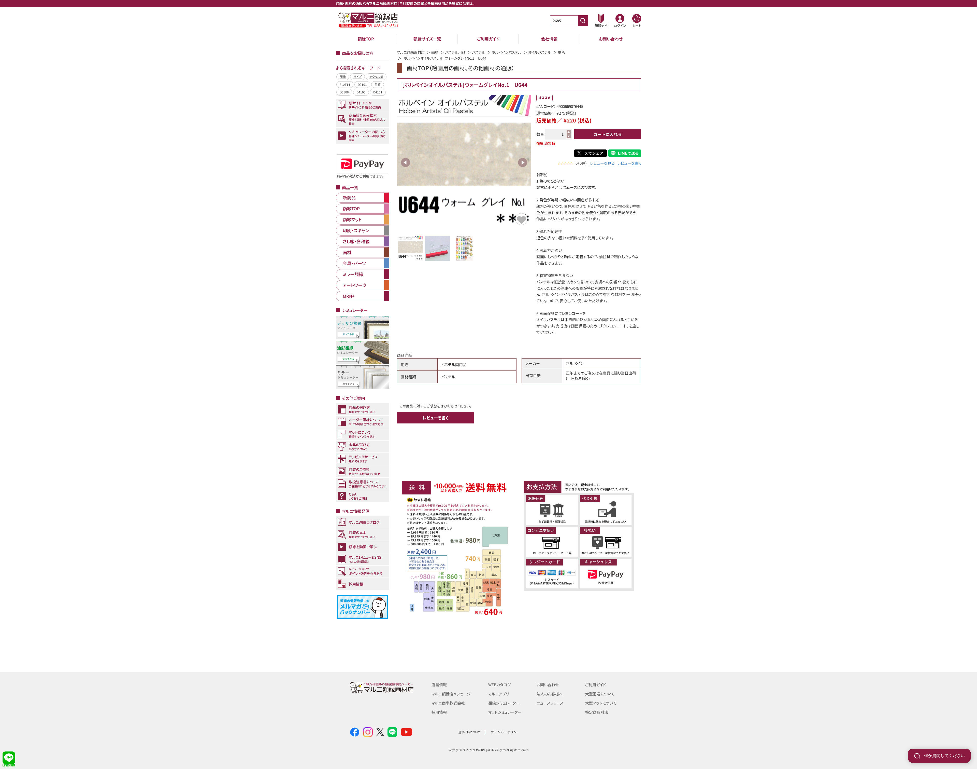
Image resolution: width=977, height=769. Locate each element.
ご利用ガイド (488, 39)
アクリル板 (376, 76)
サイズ (357, 76)
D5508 (344, 92)
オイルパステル (539, 52)
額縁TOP (366, 39)
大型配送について (600, 693)
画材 (434, 52)
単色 (561, 52)
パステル (478, 52)
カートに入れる (607, 134)
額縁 (343, 76)
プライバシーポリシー (505, 732)
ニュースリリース (550, 703)
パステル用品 (455, 52)
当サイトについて (469, 732)
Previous (405, 162)
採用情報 (439, 712)
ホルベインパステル (507, 52)
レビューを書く (629, 163)
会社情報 (549, 39)
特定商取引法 (596, 712)
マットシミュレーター (505, 712)
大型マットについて (600, 703)
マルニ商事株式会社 (448, 703)
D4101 (377, 92)
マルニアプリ (498, 693)
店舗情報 (439, 684)
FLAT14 (345, 84)
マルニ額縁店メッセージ (451, 693)
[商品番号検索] (583, 21)
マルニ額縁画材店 (411, 52)
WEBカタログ (499, 684)
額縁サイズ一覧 (427, 39)
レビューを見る (602, 163)
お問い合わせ (611, 39)
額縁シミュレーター (504, 703)
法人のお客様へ (550, 693)
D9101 (362, 84)
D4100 (361, 92)
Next (522, 162)
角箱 (378, 84)
